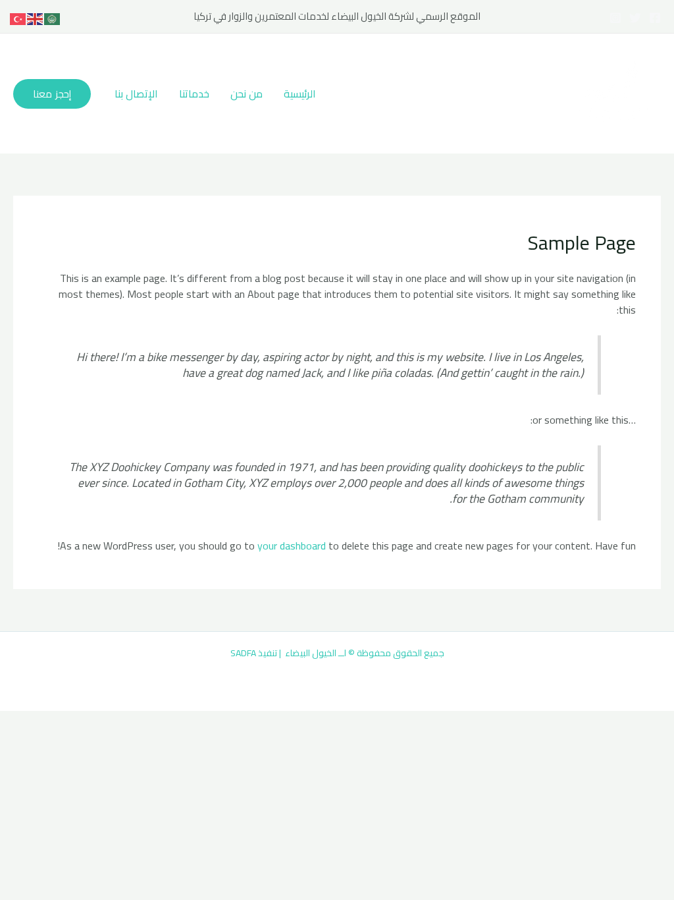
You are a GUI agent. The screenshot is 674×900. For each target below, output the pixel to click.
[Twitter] (635, 18)
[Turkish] (18, 18)
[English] (35, 18)
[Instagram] (615, 18)
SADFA (243, 652)
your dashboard (291, 545)
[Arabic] (52, 18)
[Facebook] (655, 18)
